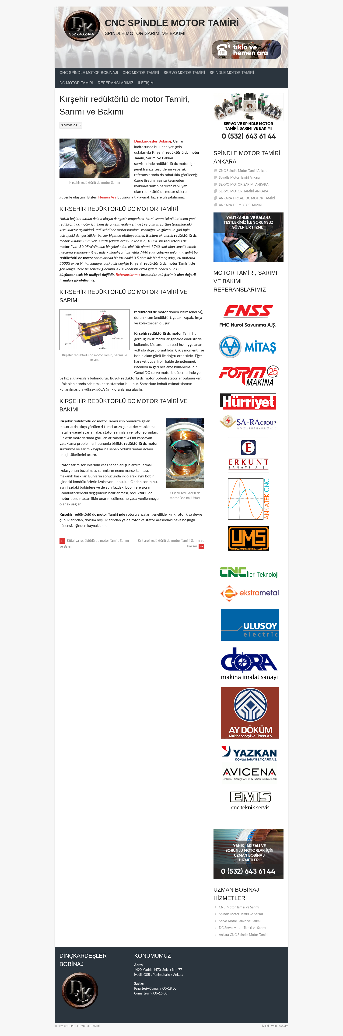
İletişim (146, 83)
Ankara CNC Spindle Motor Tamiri (243, 935)
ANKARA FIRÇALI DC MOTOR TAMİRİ (247, 198)
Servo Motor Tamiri (184, 73)
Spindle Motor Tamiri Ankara (239, 177)
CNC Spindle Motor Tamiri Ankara (243, 171)
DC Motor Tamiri (76, 83)
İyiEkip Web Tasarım (275, 1026)
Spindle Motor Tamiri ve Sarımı (241, 914)
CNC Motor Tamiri (140, 73)
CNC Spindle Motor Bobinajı (89, 73)
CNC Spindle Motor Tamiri (172, 23)
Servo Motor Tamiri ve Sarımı (239, 921)
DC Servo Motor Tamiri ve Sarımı (242, 928)
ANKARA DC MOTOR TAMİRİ (240, 205)
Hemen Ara (107, 197)
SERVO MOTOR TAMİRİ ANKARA (243, 191)
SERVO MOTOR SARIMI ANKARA (243, 184)
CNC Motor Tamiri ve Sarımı (239, 907)
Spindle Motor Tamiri (232, 73)
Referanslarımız (115, 83)
